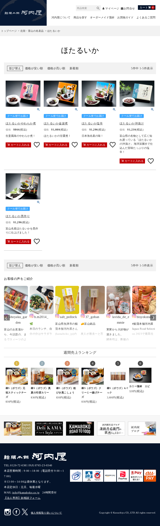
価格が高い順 (56, 68)
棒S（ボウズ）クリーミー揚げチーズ (91, 392)
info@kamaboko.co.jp (26, 492)
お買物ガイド (125, 17)
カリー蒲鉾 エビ (139, 386)
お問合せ (129, 8)
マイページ (112, 8)
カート (147, 7)
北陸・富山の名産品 (32, 30)
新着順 (74, 68)
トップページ (9, 30)
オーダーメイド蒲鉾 (102, 17)
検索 (98, 7)
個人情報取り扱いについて (46, 512)
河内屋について (60, 17)
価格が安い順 (34, 68)
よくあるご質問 (145, 17)
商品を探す (80, 17)
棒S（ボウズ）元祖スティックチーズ (16, 392)
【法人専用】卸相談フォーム (22, 497)
